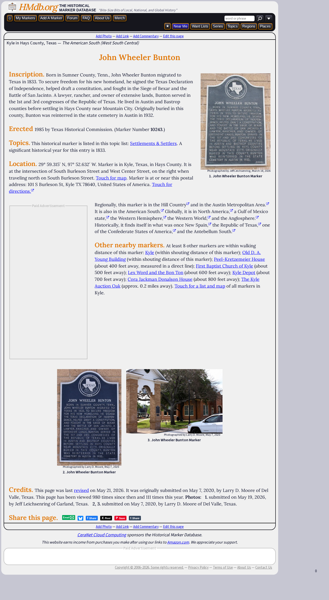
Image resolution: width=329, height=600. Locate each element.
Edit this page (173, 36)
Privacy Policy (198, 567)
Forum (72, 18)
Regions (248, 26)
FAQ (86, 18)
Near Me (180, 26)
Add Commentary (146, 36)
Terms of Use (223, 567)
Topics (233, 26)
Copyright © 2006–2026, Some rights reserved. (149, 567)
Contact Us (263, 567)
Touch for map (111, 178)
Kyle (149, 252)
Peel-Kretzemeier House (239, 259)
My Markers (25, 18)
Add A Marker (51, 18)
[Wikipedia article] (187, 204)
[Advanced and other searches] (268, 18)
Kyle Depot (243, 272)
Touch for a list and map (200, 286)
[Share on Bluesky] (80, 518)
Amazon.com (178, 542)
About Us (102, 18)
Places (265, 26)
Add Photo (104, 36)
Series (218, 26)
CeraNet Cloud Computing (101, 535)
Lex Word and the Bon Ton (155, 272)
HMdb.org (38, 7)
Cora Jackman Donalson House (160, 279)
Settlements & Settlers (153, 143)
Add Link (122, 36)
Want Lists (200, 26)
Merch (120, 18)
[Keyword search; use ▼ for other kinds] (259, 18)
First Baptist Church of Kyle (224, 266)
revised (81, 490)
